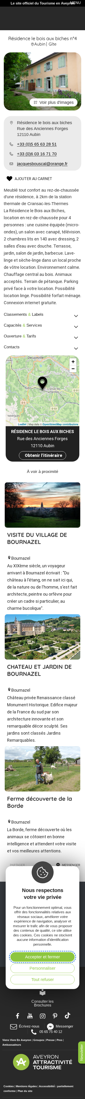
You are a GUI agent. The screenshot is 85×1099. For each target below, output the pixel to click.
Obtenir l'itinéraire (43, 455)
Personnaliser (42, 968)
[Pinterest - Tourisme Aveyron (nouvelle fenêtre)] (55, 1015)
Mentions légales (26, 1086)
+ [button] (73, 362)
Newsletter (82, 1052)
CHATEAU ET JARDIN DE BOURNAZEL (39, 670)
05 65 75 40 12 (50, 1031)
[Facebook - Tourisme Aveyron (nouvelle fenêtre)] (17, 1015)
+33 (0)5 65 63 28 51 (37, 144)
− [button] (73, 369)
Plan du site (25, 1091)
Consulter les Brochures (42, 1003)
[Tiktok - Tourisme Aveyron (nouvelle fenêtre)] (68, 1015)
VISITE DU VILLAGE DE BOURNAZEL (37, 538)
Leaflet (22, 424)
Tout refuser (42, 979)
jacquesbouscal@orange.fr (42, 163)
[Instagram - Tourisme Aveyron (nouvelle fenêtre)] (43, 1015)
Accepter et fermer (42, 957)
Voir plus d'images (56, 102)
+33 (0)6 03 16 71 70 (37, 154)
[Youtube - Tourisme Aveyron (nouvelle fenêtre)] (30, 1015)
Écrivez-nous (29, 1026)
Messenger (64, 1026)
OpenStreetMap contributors (60, 424)
